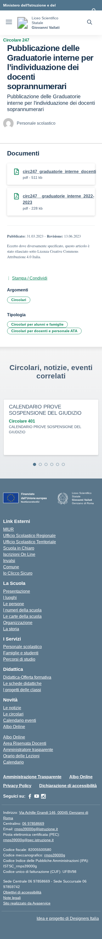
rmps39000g (54, 855)
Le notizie (12, 708)
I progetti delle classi (22, 690)
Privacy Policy (17, 786)
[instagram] (43, 796)
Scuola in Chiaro (18, 548)
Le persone (13, 604)
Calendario (13, 762)
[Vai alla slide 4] (51, 464)
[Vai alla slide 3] (46, 464)
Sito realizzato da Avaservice (26, 903)
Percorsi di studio (19, 659)
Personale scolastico (22, 646)
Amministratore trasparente (28, 749)
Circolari (18, 300)
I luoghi (10, 597)
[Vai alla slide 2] (40, 464)
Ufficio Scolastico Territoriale (29, 542)
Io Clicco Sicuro (17, 573)
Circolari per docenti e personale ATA (44, 331)
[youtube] (36, 796)
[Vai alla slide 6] (63, 464)
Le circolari (13, 714)
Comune (11, 567)
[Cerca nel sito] (90, 22)
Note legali (12, 898)
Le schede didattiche (22, 683)
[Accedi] (94, 10)
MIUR (8, 529)
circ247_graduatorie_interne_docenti (59, 171)
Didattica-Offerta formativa (27, 677)
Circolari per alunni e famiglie (37, 324)
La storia (11, 629)
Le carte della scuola (22, 616)
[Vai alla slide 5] (57, 464)
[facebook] (29, 796)
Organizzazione (17, 622)
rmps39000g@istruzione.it (36, 829)
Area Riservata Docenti (24, 743)
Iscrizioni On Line (19, 554)
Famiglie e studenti (20, 653)
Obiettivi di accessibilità (22, 892)
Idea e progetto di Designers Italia (68, 918)
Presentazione (16, 591)
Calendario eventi (19, 720)
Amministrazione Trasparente (32, 777)
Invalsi (9, 560)
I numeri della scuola (22, 610)
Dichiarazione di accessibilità (68, 786)
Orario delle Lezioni (21, 756)
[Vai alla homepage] (22, 23)
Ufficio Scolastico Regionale (29, 535)
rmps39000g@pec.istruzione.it (28, 840)
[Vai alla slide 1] (34, 464)
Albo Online (14, 726)
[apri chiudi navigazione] (9, 23)
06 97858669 (33, 823)
